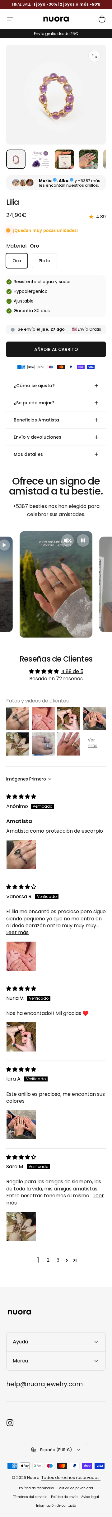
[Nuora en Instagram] (10, 1422)
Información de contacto (56, 1505)
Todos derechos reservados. (70, 1477)
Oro (16, 261)
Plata (44, 261)
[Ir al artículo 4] (88, 159)
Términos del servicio (30, 1497)
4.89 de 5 (72, 671)
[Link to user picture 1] (21, 854)
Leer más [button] (17, 932)
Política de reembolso (36, 1488)
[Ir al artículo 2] (40, 159)
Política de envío (64, 1497)
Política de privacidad (75, 1488)
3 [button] (58, 1259)
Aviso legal (90, 1497)
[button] (67, 1260)
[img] (21, 796)
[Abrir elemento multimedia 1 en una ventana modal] (94, 56)
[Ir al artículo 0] (16, 159)
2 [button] (48, 1259)
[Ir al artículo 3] (64, 159)
